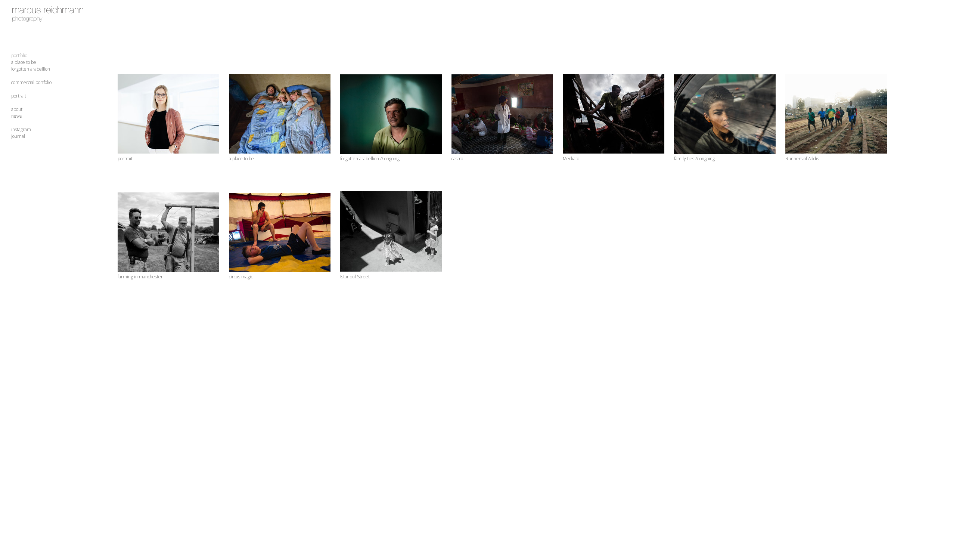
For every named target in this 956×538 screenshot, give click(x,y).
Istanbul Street (355, 276)
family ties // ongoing (694, 158)
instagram (21, 129)
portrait (18, 96)
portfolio (19, 55)
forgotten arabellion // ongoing (370, 158)
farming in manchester (140, 276)
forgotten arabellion (30, 69)
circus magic (241, 276)
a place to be (23, 62)
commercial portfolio (31, 82)
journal (18, 136)
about (16, 109)
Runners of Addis (802, 158)
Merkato (571, 158)
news (16, 116)
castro (457, 158)
